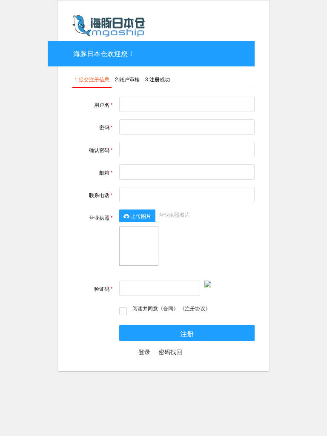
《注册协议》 (195, 308)
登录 (144, 351)
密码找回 (170, 351)
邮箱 (106, 172)
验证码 (103, 288)
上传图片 (137, 215)
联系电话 (101, 194)
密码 (106, 127)
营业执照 (101, 217)
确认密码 (101, 149)
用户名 (103, 104)
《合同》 (168, 308)
